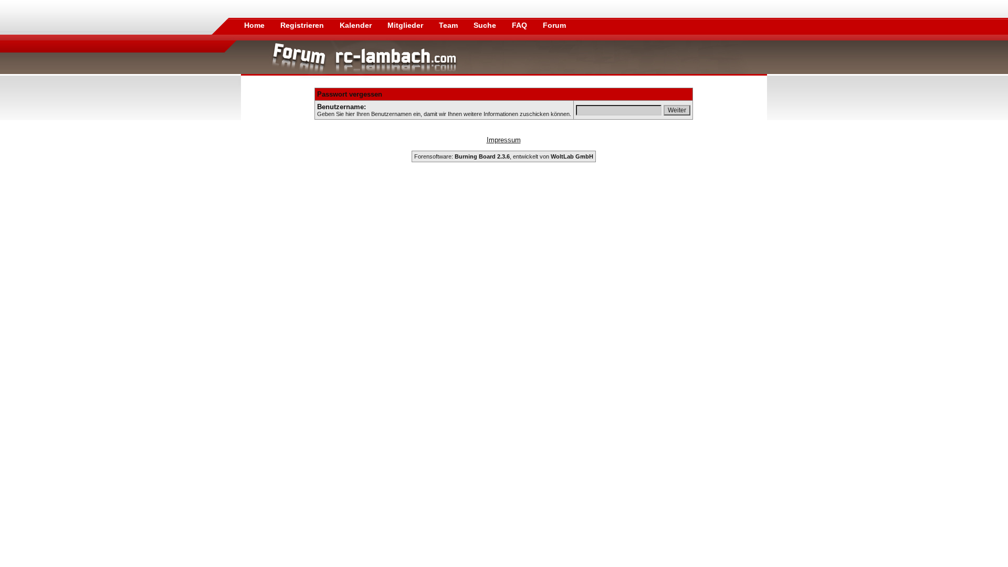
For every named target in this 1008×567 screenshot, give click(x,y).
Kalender (357, 25)
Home (254, 25)
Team (449, 25)
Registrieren (303, 25)
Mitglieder (406, 25)
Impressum (504, 140)
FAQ (520, 25)
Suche (486, 25)
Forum (554, 25)
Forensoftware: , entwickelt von (503, 156)
